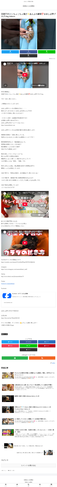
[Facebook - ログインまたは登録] (6, 296)
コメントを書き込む (28, 465)
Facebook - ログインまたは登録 (20, 293)
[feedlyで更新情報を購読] (15, 358)
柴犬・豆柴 (5, 334)
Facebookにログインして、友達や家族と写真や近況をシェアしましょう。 (26, 296)
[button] (52, 263)
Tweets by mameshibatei (7, 283)
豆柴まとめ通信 (28, 482)
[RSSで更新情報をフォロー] (42, 358)
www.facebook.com (8, 302)
